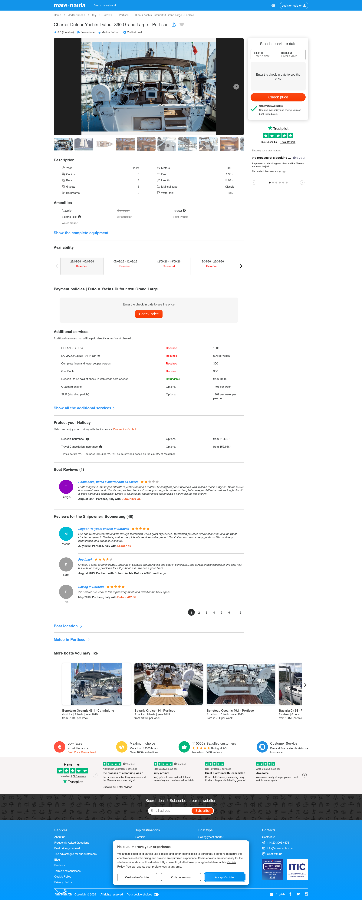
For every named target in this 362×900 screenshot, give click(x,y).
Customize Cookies (137, 877)
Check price (149, 314)
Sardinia (140, 837)
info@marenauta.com (280, 848)
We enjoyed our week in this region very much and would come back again (123, 592)
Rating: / (209, 750)
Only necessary (181, 877)
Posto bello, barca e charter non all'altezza (108, 482)
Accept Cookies (225, 877)
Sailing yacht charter (210, 837)
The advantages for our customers (75, 854)
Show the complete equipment (81, 232)
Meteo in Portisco (70, 639)
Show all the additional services (82, 407)
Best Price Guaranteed (81, 752)
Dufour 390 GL (131, 499)
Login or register (292, 5)
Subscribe (202, 810)
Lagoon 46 (124, 546)
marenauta (69, 5)
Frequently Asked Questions (71, 842)
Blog (57, 859)
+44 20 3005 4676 (278, 842)
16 (239, 612)
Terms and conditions (67, 871)
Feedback (85, 559)
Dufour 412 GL (127, 597)
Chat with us (274, 854)
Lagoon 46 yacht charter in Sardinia (103, 528)
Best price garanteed (67, 848)
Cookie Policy (62, 876)
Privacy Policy (63, 882)
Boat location (66, 625)
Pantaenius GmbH (124, 429)
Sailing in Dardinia (91, 587)
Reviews (59, 865)
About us (59, 837)
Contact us (268, 837)
